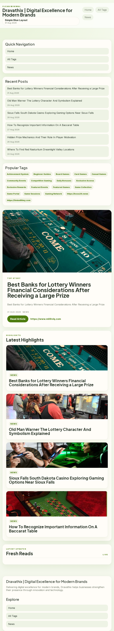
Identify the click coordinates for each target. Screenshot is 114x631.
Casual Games (99, 174)
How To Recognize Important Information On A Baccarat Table (53, 528)
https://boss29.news (77, 194)
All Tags (102, 9)
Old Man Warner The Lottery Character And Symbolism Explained (50, 431)
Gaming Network (53, 194)
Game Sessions (32, 194)
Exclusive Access (85, 180)
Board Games (62, 174)
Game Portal (13, 194)
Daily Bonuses (64, 180)
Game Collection (83, 187)
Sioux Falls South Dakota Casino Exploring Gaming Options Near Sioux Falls (56, 480)
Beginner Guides (42, 174)
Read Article (17, 318)
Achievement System (17, 174)
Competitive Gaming (41, 180)
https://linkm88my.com (18, 200)
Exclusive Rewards (16, 187)
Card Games (80, 174)
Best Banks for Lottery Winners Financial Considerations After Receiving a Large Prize (51, 382)
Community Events (16, 180)
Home (88, 9)
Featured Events (39, 187)
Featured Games (61, 187)
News (88, 17)
